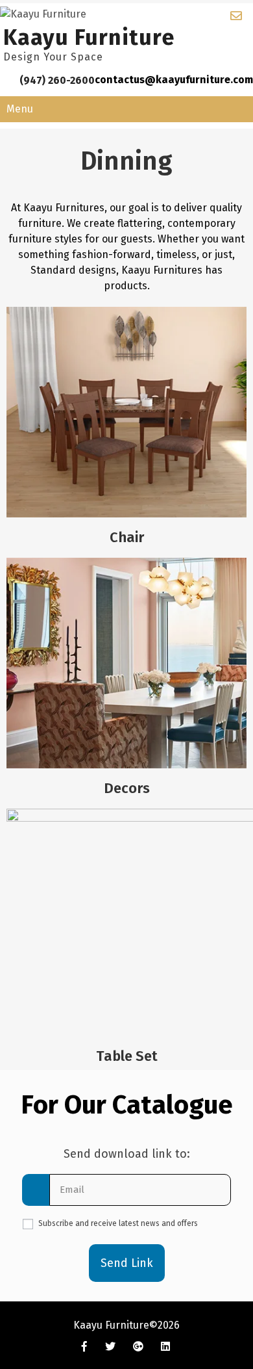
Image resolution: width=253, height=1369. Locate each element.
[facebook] (84, 1346)
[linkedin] (165, 1346)
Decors (127, 788)
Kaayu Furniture (89, 37)
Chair (127, 537)
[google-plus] (138, 1346)
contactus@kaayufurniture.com (174, 79)
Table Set (127, 1056)
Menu (19, 109)
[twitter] (110, 1346)
